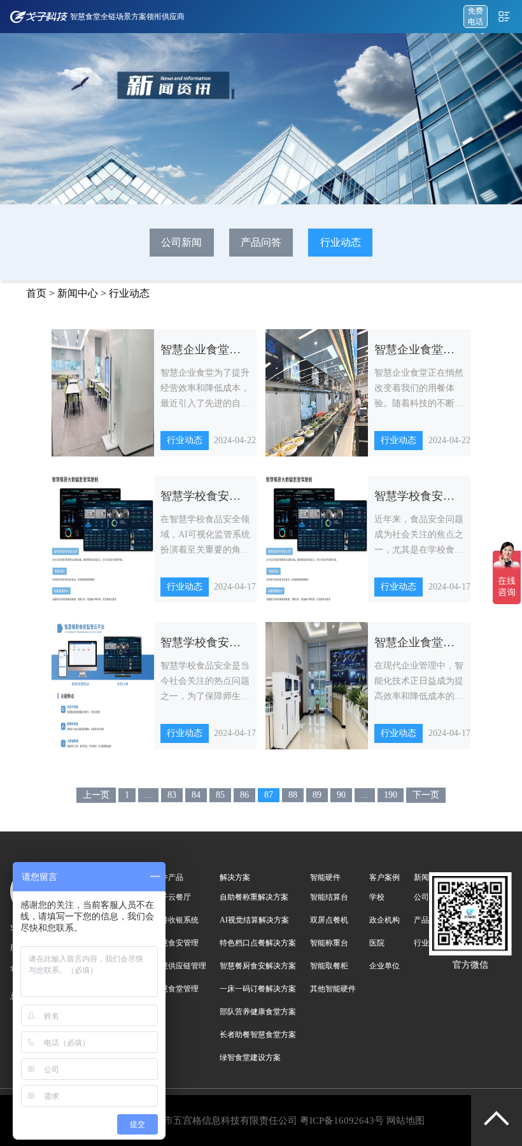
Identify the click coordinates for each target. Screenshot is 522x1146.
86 (244, 795)
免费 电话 (475, 16)
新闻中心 (77, 293)
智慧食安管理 (176, 942)
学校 (376, 897)
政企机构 (384, 920)
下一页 (426, 795)
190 (390, 795)
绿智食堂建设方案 (250, 1057)
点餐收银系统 (176, 920)
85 (220, 795)
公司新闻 (181, 242)
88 (292, 795)
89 (317, 795)
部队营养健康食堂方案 (258, 1011)
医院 (376, 942)
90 (341, 795)
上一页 (96, 795)
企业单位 (384, 965)
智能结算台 (329, 897)
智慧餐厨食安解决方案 (258, 965)
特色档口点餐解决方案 (258, 942)
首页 (36, 293)
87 (268, 795)
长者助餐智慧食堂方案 (258, 1034)
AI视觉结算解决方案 (254, 920)
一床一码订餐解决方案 (258, 988)
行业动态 (340, 242)
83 (171, 795)
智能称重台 (329, 942)
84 (196, 795)
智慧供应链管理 (179, 965)
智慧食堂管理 (176, 988)
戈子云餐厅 (172, 897)
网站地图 (405, 1120)
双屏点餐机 (329, 920)
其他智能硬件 (333, 988)
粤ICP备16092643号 (342, 1120)
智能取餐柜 (329, 965)
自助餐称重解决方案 (254, 897)
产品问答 (261, 242)
